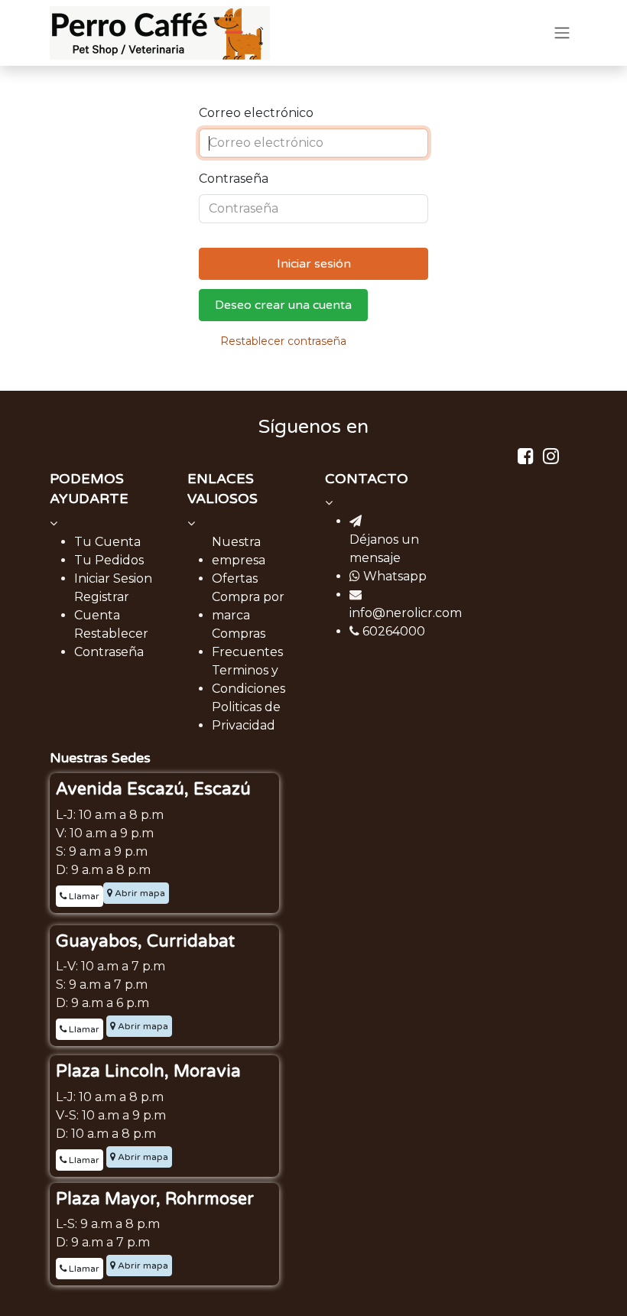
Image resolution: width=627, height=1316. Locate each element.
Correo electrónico (256, 113)
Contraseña (233, 178)
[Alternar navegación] (562, 33)
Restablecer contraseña (283, 341)
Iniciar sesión (314, 263)
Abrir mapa (138, 893)
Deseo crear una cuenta (283, 305)
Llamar (83, 896)
